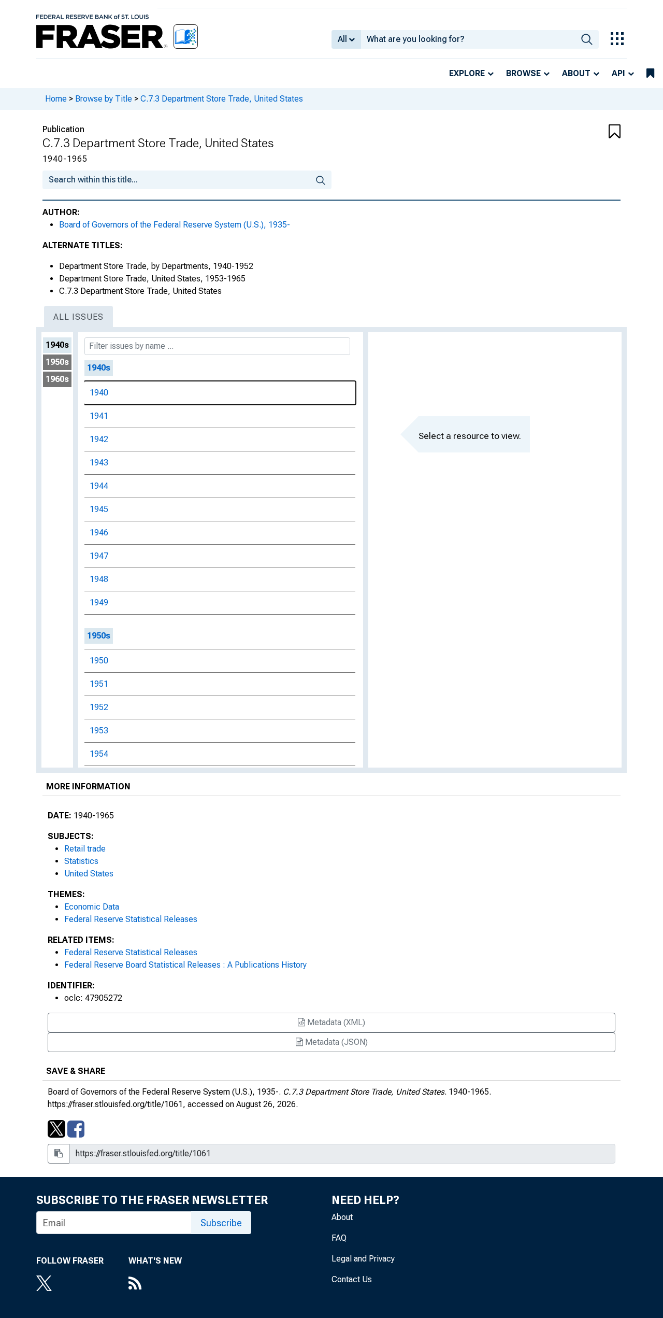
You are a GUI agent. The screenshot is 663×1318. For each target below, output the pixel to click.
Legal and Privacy (363, 1259)
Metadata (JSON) (335, 1042)
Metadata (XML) (335, 1022)
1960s (57, 379)
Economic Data (91, 907)
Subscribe (221, 1222)
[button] (572, 132)
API (618, 73)
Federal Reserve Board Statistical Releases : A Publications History (185, 965)
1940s (57, 345)
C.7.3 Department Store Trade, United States (221, 99)
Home (56, 99)
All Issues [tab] (78, 317)
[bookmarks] (650, 73)
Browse (523, 73)
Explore (467, 73)
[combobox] (468, 39)
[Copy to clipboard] (58, 1154)
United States (88, 873)
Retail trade (85, 849)
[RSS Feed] (155, 1284)
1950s (57, 362)
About (576, 73)
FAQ (339, 1238)
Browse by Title (103, 99)
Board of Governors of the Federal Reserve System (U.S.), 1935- (174, 225)
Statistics (81, 861)
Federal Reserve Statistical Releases (130, 919)
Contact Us (352, 1279)
